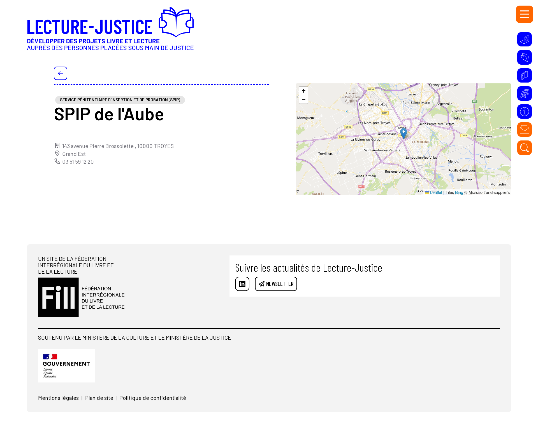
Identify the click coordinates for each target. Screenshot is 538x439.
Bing (459, 192)
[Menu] (524, 14)
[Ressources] (524, 57)
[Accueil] (110, 33)
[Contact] (524, 129)
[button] (403, 133)
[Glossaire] (524, 93)
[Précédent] (60, 73)
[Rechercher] (524, 147)
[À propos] (524, 111)
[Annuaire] (524, 75)
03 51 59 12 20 (78, 161)
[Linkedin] (242, 284)
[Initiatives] (524, 39)
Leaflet (435, 192)
